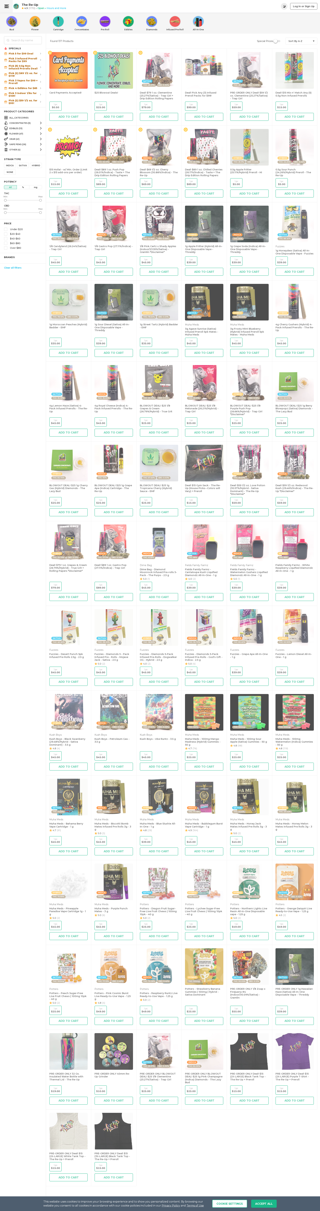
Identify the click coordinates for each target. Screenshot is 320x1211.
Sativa (23, 165)
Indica (10, 165)
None (10, 172)
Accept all (264, 1203)
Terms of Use (195, 1205)
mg (35, 187)
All (10, 187)
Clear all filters (13, 267)
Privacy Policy (171, 1205)
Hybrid (36, 165)
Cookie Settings (229, 1203)
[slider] (5, 200)
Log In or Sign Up (303, 6)
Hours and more (56, 8)
